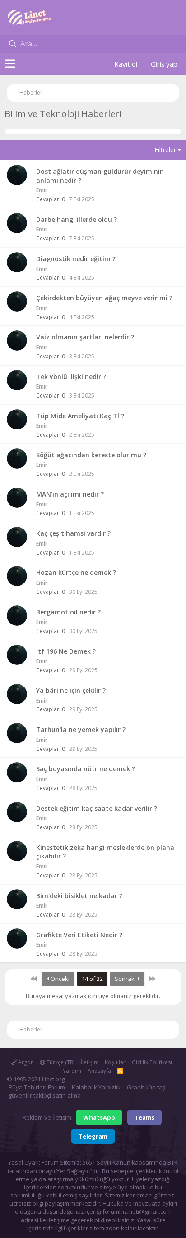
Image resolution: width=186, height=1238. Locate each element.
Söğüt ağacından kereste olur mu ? (91, 455)
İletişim (90, 1062)
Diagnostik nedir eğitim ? (76, 258)
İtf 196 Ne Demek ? (66, 651)
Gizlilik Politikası (152, 1062)
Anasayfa (99, 1071)
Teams (144, 1117)
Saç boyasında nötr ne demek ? (85, 768)
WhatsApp (99, 1117)
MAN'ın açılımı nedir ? (70, 494)
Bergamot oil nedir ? (68, 612)
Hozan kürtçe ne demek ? (76, 572)
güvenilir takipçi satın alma (45, 1095)
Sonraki (126, 979)
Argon (25, 1062)
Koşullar (115, 1062)
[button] (10, 64)
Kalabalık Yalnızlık (96, 1087)
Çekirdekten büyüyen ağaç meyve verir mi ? (104, 298)
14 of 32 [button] (92, 979)
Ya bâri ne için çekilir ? (71, 690)
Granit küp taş (146, 1087)
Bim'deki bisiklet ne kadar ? (79, 895)
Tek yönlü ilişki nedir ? (71, 376)
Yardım (72, 1071)
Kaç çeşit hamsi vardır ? (73, 533)
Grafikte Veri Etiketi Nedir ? (79, 935)
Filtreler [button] (165, 149)
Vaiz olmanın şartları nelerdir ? (85, 337)
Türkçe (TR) (59, 1062)
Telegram (93, 1136)
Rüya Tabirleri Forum (37, 1087)
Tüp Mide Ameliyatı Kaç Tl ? (80, 415)
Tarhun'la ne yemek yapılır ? (81, 729)
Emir (41, 190)
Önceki (59, 979)
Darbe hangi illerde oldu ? (76, 219)
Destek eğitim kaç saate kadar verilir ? (96, 808)
